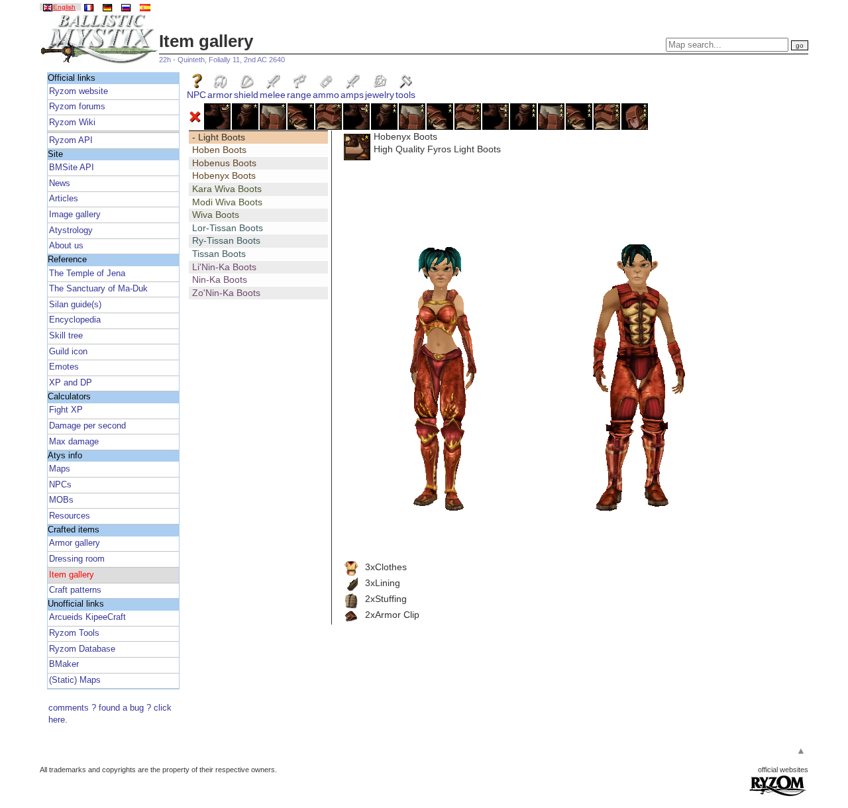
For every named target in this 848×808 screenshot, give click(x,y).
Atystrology (71, 230)
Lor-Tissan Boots (227, 228)
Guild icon (68, 351)
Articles (63, 198)
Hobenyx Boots (224, 175)
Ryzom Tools (74, 633)
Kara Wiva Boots (227, 188)
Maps (59, 469)
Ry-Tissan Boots (226, 240)
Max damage (74, 441)
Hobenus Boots (224, 163)
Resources (69, 516)
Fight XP (66, 410)
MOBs (61, 500)
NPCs (60, 484)
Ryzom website (78, 91)
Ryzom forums (77, 106)
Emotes (64, 367)
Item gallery (71, 575)
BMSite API (71, 167)
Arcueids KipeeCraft (87, 617)
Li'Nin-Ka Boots (224, 267)
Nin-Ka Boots (219, 279)
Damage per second (87, 425)
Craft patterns (75, 590)
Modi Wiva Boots (227, 202)
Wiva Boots (215, 214)
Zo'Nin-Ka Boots (226, 292)
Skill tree (66, 335)
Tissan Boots (219, 253)
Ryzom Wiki (72, 122)
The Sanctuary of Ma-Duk (98, 288)
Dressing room (77, 559)
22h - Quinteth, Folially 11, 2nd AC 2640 (222, 60)
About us (66, 245)
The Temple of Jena (87, 273)
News (59, 183)
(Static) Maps (75, 680)
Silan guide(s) (75, 304)
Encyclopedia (75, 320)
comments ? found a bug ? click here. (110, 714)
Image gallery (75, 214)
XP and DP (70, 382)
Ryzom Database (82, 649)
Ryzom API (71, 140)
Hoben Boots (219, 149)
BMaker (64, 664)
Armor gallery (74, 543)
